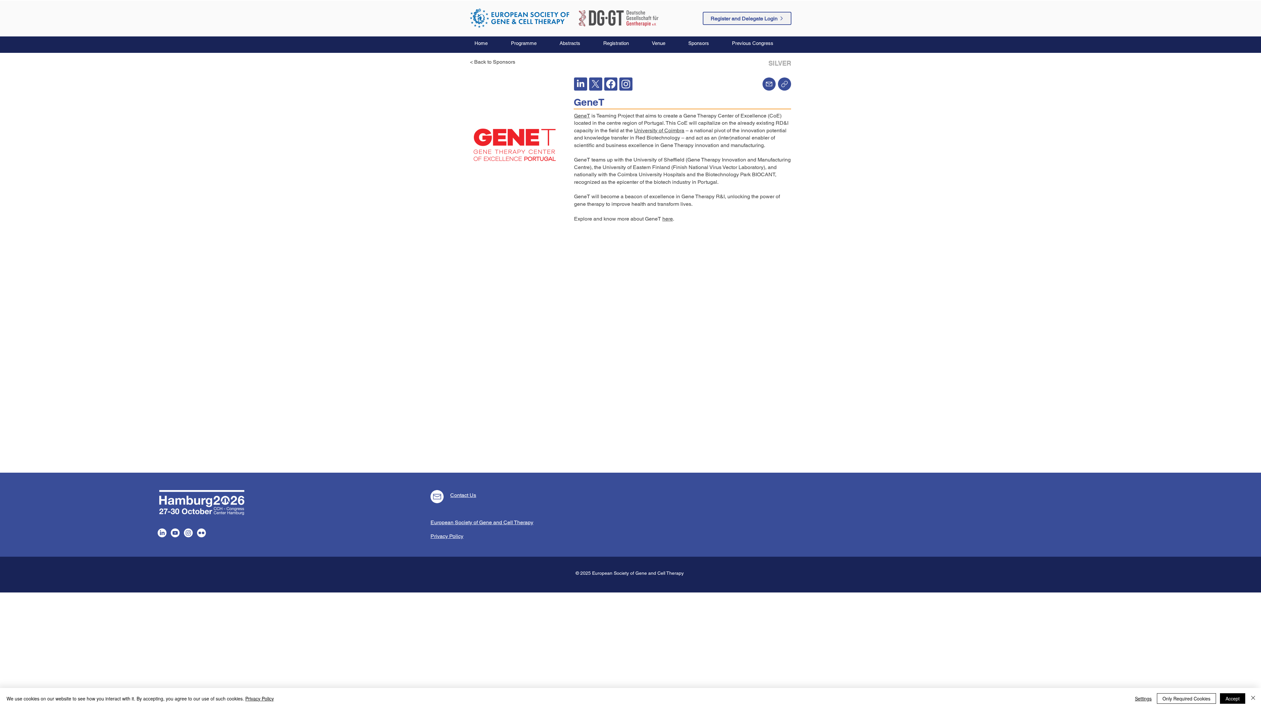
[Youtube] (175, 532)
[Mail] (769, 84)
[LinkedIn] (162, 532)
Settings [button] (1143, 698)
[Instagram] (188, 532)
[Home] (784, 84)
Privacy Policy (259, 698)
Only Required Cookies (1186, 698)
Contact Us (463, 495)
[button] (530, 43)
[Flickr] (201, 532)
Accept (1233, 698)
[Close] (1253, 698)
